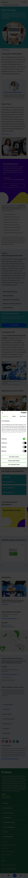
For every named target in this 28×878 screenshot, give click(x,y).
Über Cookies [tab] (23, 416)
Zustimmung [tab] (5, 416)
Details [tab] (14, 416)
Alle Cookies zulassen (14, 456)
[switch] (25, 443)
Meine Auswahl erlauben (14, 460)
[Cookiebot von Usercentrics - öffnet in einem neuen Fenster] (21, 413)
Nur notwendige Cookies (14, 464)
